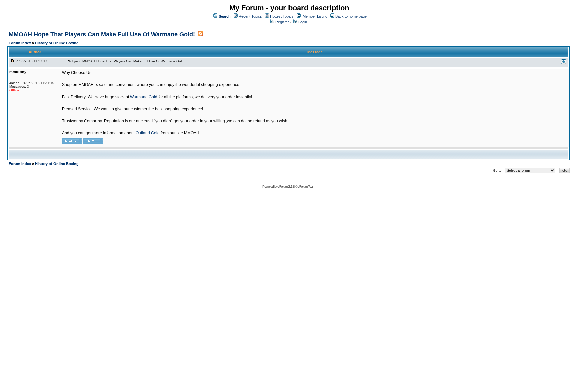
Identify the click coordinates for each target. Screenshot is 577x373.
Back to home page (351, 16)
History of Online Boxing (57, 43)
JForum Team (306, 186)
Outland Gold (148, 133)
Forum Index (20, 43)
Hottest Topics (282, 16)
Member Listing (315, 16)
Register (281, 22)
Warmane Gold (143, 97)
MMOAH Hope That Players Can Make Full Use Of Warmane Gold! (102, 34)
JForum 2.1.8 (286, 186)
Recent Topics (250, 16)
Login (302, 22)
